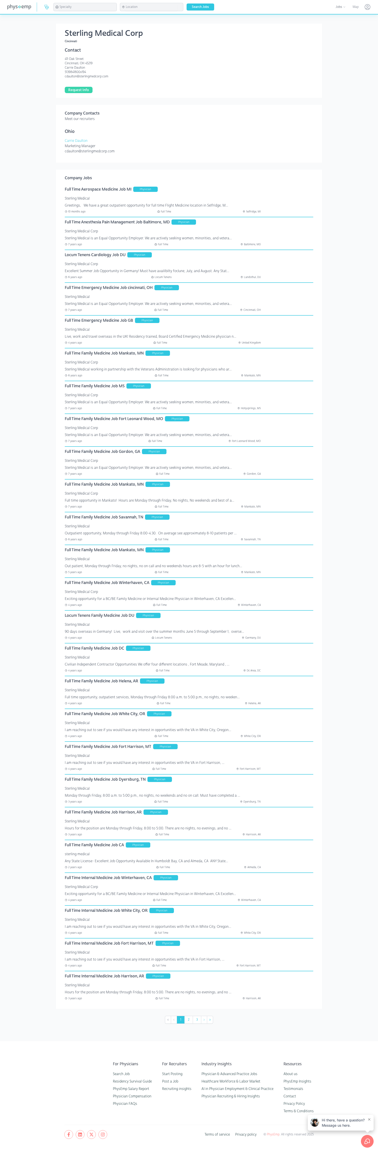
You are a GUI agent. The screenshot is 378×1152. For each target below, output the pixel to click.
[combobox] (88, 7)
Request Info (78, 90)
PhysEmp (273, 1134)
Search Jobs (200, 7)
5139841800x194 (75, 72)
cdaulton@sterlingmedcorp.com (86, 76)
